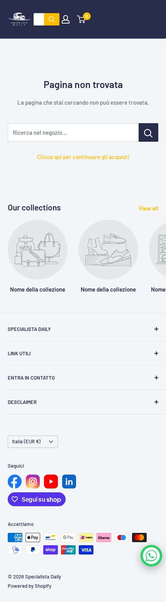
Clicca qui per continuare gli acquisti (83, 156)
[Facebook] (15, 481)
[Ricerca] (51, 19)
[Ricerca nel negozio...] (148, 132)
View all (148, 208)
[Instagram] (33, 481)
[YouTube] (51, 481)
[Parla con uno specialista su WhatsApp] (151, 555)
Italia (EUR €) (26, 441)
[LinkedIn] (69, 481)
